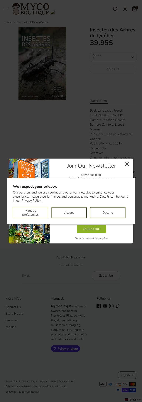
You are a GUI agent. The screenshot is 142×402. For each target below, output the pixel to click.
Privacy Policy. (31, 201)
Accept (69, 212)
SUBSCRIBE (91, 229)
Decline (107, 212)
